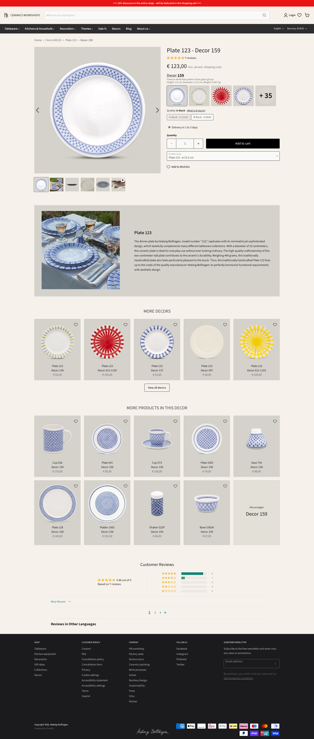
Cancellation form (92, 664)
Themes (86, 29)
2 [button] (155, 613)
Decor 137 (157, 370)
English (277, 28)
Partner (133, 701)
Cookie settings (90, 675)
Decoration (67, 29)
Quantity (172, 135)
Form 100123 (53, 40)
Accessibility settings (93, 686)
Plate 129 (57, 527)
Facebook (181, 649)
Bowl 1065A (207, 527)
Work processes (137, 670)
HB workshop (136, 649)
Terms (85, 691)
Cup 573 (157, 463)
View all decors (157, 388)
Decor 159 (57, 467)
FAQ (84, 654)
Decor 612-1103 (256, 370)
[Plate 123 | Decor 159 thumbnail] (41, 184)
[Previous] (38, 110)
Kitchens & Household (39, 29)
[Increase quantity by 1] (198, 144)
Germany (295, 28)
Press (132, 691)
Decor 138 (57, 370)
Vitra (131, 696)
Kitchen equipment (45, 654)
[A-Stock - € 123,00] (179, 121)
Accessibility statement (95, 680)
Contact (86, 649)
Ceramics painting (139, 664)
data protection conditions (238, 678)
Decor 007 (207, 370)
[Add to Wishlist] (75, 324)
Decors (116, 29)
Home (38, 40)
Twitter (180, 664)
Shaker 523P (157, 527)
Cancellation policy (93, 659)
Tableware (11, 29)
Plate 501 (107, 463)
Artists (132, 675)
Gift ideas (39, 664)
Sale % (102, 29)
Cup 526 (57, 463)
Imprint (86, 696)
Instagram (182, 654)
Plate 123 (71, 40)
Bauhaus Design (138, 680)
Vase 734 (256, 463)
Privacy (86, 670)
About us (143, 29)
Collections (40, 670)
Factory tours (136, 659)
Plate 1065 (207, 463)
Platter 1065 (107, 527)
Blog (129, 29)
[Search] (264, 15)
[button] (176, 58)
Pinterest (181, 659)
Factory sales (136, 654)
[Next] (157, 110)
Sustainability (137, 686)
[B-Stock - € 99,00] (202, 121)
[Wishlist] (299, 15)
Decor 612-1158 (107, 370)
